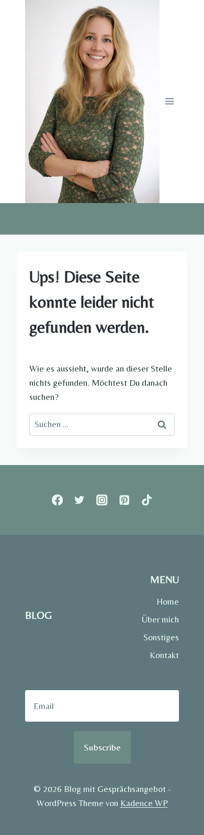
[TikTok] (146, 500)
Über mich (160, 619)
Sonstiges (161, 637)
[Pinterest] (124, 500)
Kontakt (164, 655)
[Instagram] (102, 500)
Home (167, 601)
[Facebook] (57, 500)
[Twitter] (80, 500)
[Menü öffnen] (169, 101)
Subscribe (102, 747)
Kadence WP (144, 803)
